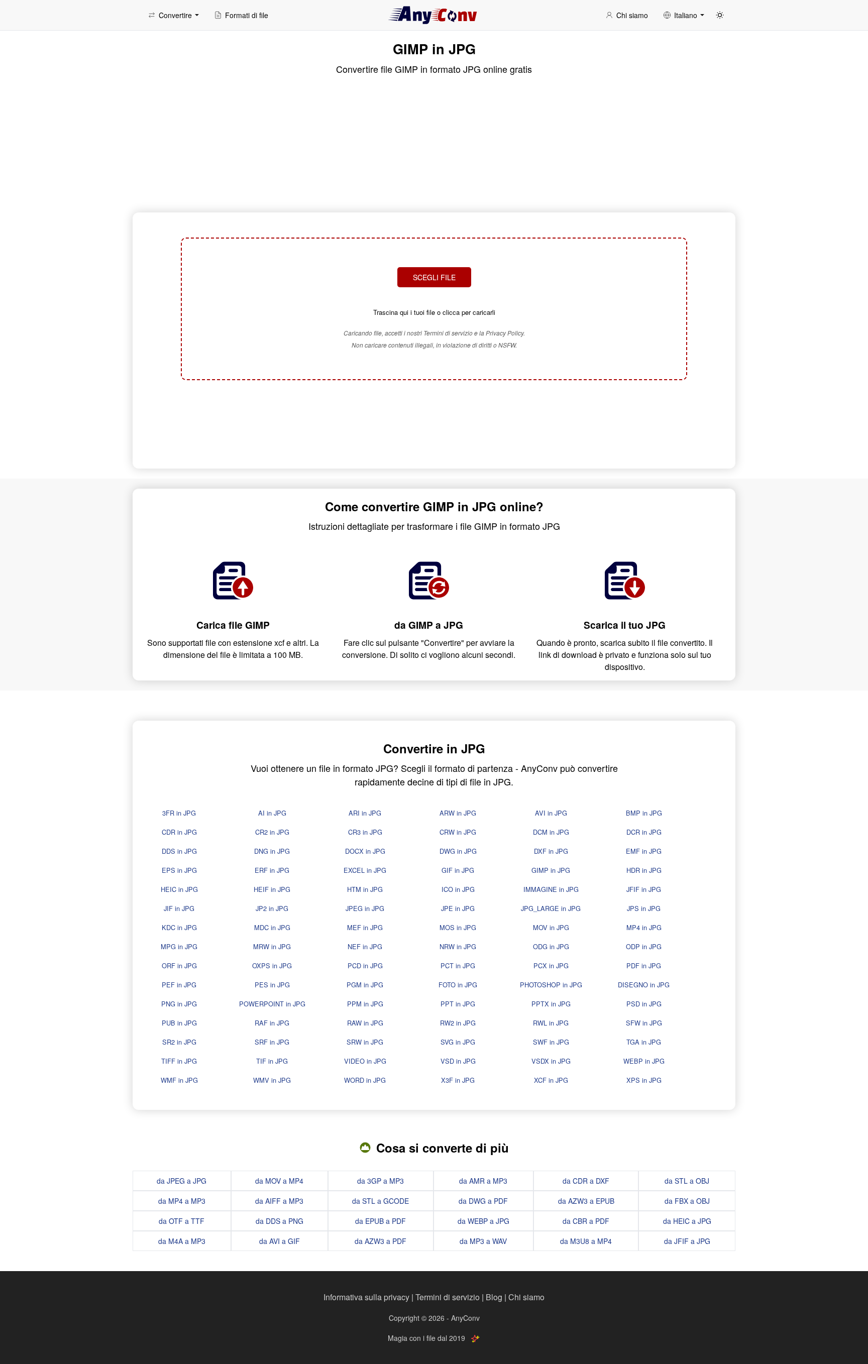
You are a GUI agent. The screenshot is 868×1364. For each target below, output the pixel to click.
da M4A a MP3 (181, 1241)
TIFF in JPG (179, 1061)
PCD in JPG (365, 965)
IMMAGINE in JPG (551, 889)
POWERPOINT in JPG (272, 1003)
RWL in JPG (551, 1023)
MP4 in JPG (644, 927)
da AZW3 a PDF (380, 1241)
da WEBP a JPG (483, 1221)
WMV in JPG (272, 1080)
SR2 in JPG (179, 1042)
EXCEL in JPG (365, 870)
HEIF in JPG (272, 889)
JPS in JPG (644, 908)
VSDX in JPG (551, 1061)
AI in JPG (272, 813)
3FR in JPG (179, 813)
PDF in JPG (643, 965)
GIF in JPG (458, 870)
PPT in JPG (458, 1003)
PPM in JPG (365, 1003)
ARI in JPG (365, 813)
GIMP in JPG (550, 870)
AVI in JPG (551, 813)
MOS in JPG (458, 927)
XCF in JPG (551, 1080)
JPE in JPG (458, 908)
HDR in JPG (644, 870)
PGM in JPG (365, 984)
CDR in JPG (179, 832)
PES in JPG (272, 984)
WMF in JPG (179, 1080)
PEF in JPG (179, 984)
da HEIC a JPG (687, 1221)
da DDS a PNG (279, 1221)
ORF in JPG (179, 965)
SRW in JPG (365, 1042)
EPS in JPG (179, 870)
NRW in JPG (458, 946)
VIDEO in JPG (365, 1061)
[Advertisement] (434, 422)
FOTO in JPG (458, 984)
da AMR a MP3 (483, 1181)
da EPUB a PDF (380, 1221)
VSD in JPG (458, 1061)
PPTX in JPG (551, 1003)
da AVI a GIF (279, 1241)
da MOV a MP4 (279, 1181)
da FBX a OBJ (687, 1201)
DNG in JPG (272, 851)
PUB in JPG (179, 1023)
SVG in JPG (458, 1042)
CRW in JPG (458, 832)
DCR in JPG (644, 832)
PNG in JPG (179, 1003)
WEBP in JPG (644, 1061)
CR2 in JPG (272, 832)
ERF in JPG (272, 870)
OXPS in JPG (272, 965)
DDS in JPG (179, 851)
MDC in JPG (272, 927)
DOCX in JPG (365, 851)
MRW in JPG (272, 946)
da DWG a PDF (483, 1201)
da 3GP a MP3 (380, 1181)
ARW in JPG (458, 813)
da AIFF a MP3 (279, 1201)
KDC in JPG (179, 927)
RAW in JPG (365, 1023)
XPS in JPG (644, 1080)
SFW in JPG (644, 1023)
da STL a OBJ (687, 1181)
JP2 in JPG (272, 908)
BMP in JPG (644, 813)
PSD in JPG (644, 1003)
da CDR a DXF (586, 1181)
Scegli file (434, 277)
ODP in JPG (644, 946)
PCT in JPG (458, 965)
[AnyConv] (434, 15)
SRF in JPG (272, 1042)
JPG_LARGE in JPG (551, 908)
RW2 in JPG (458, 1023)
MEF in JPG (365, 927)
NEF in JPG (365, 946)
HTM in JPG (365, 889)
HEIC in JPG (179, 889)
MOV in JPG (551, 927)
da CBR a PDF (586, 1221)
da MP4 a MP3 (181, 1201)
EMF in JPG (644, 851)
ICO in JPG (458, 889)
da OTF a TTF (181, 1221)
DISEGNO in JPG (644, 984)
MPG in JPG (179, 946)
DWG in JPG (458, 851)
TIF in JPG (272, 1061)
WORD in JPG (365, 1080)
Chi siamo (526, 1297)
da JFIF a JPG (687, 1241)
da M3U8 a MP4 (586, 1241)
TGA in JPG (643, 1042)
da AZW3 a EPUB (586, 1201)
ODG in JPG (551, 946)
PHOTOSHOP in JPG (551, 984)
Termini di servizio (447, 1297)
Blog (494, 1297)
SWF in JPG (551, 1042)
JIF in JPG (179, 908)
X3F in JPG (458, 1080)
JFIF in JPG (643, 889)
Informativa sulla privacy (366, 1297)
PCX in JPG (551, 965)
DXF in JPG (551, 851)
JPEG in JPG (365, 908)
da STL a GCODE (380, 1201)
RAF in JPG (272, 1023)
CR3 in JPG (365, 832)
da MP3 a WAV (483, 1241)
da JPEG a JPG (181, 1181)
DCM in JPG (551, 832)
